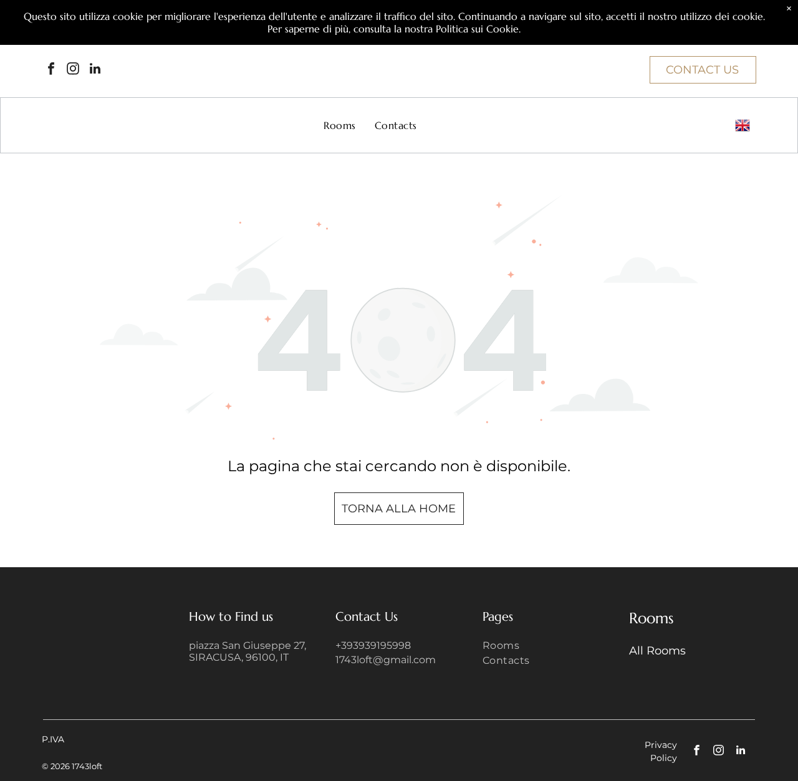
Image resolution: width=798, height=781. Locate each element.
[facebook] (51, 70)
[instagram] (73, 70)
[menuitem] (339, 125)
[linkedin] (94, 70)
